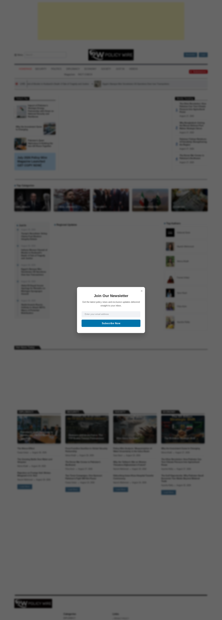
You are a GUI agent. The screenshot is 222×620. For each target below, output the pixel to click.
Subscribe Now (111, 323)
